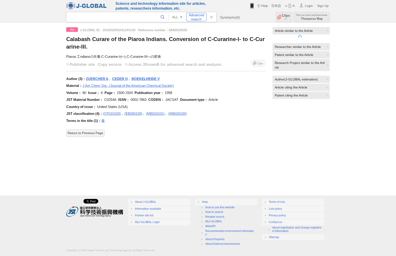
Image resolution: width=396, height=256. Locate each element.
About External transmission (222, 243)
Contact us (275, 222)
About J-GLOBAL (145, 202)
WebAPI (210, 226)
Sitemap (274, 237)
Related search (214, 216)
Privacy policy (277, 215)
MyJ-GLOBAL (213, 221)
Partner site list (144, 215)
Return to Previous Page (85, 133)
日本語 (276, 6)
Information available (148, 208)
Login (309, 6)
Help (264, 6)
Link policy (275, 208)
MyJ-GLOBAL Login (147, 222)
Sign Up (323, 6)
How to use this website (220, 207)
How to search (214, 212)
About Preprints (215, 239)
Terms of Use (277, 202)
